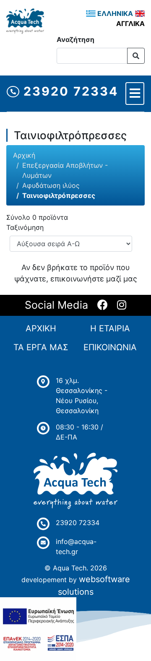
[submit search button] (136, 56)
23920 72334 (69, 91)
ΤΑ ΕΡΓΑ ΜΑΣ (40, 347)
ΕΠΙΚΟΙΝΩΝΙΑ (110, 347)
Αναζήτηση (75, 39)
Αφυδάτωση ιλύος (51, 185)
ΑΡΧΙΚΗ (41, 328)
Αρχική (24, 155)
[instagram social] (121, 305)
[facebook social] (102, 305)
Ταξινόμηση (25, 227)
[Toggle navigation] (134, 93)
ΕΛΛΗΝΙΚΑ (114, 13)
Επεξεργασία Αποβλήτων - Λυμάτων (65, 170)
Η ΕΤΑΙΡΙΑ (110, 328)
